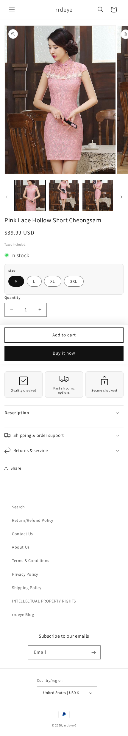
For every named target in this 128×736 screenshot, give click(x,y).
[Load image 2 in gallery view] (64, 195)
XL (52, 281)
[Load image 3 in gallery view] (97, 195)
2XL (73, 281)
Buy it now (64, 353)
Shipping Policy (26, 587)
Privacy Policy (25, 574)
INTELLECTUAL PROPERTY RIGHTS (44, 601)
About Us (21, 547)
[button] (11, 9)
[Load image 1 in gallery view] (30, 195)
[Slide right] (121, 197)
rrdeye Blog (23, 614)
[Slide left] (6, 197)
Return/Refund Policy (32, 520)
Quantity (12, 297)
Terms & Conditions (30, 560)
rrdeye (69, 725)
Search (18, 507)
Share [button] (15, 468)
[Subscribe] (93, 652)
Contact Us (22, 533)
